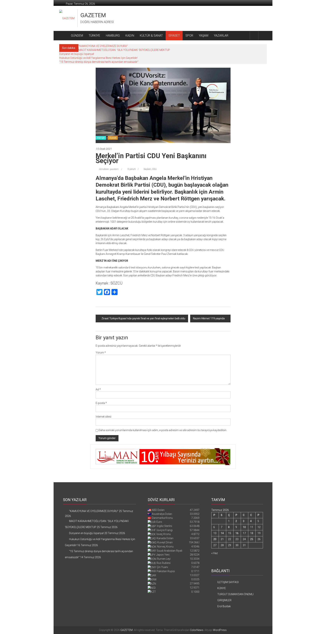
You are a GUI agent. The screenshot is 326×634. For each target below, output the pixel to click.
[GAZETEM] (63, 35)
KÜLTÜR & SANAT (151, 35)
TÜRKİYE (94, 35)
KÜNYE (221, 588)
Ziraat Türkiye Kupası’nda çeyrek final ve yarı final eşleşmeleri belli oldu (143, 318)
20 (214, 539)
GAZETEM (93, 15)
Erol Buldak (224, 606)
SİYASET (174, 35)
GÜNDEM (77, 35)
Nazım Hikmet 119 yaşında (209, 318)
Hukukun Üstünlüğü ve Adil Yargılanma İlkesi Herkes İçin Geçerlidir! (98, 57)
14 (222, 533)
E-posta (101, 403)
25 (251, 539)
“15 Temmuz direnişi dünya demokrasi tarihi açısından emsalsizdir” (98, 61)
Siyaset (112, 137)
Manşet (101, 137)
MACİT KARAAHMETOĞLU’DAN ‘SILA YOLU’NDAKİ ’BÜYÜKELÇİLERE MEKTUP (124, 49)
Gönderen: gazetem (108, 169)
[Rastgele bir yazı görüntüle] (262, 36)
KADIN (129, 35)
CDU (154, 169)
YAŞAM (203, 35)
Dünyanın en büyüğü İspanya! (76, 53)
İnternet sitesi (103, 416)
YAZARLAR (221, 35)
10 (244, 527)
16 (236, 533)
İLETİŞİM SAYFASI (228, 582)
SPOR (189, 35)
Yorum (101, 352)
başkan (147, 169)
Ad (98, 389)
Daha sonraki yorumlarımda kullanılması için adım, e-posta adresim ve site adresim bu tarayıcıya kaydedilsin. (163, 430)
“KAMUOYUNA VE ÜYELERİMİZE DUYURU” (103, 46)
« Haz (214, 553)
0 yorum (131, 169)
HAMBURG (113, 35)
